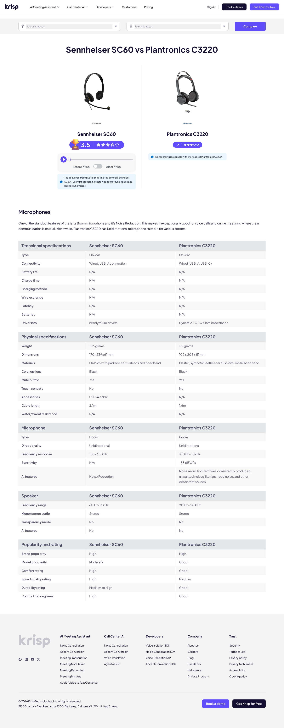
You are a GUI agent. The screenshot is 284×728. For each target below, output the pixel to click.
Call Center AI (76, 7)
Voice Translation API (159, 657)
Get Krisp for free (264, 7)
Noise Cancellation (72, 645)
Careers (193, 651)
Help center (195, 670)
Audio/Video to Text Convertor (79, 682)
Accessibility (237, 670)
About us (193, 645)
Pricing (148, 7)
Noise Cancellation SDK (160, 651)
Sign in (211, 7)
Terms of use (237, 651)
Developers (103, 7)
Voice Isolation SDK (158, 645)
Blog (191, 657)
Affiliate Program (198, 676)
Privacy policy (238, 657)
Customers (129, 7)
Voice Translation (114, 657)
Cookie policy (238, 676)
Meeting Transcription (73, 657)
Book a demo (234, 7)
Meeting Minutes (70, 676)
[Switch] (97, 166)
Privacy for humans (241, 664)
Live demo (194, 664)
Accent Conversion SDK (161, 664)
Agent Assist (112, 664)
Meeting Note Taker (72, 664)
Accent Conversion (72, 651)
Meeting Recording (72, 670)
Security (234, 645)
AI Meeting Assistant (43, 7)
